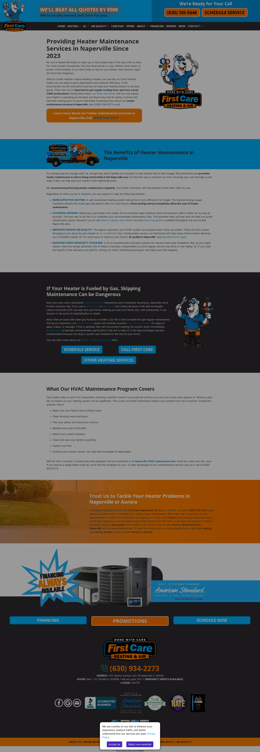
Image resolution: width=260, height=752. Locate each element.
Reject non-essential (139, 744)
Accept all (114, 744)
